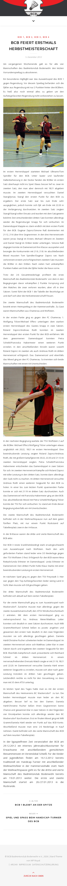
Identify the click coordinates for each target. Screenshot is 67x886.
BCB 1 (21, 37)
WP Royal (35, 860)
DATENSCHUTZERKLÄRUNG (45, 864)
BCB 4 (46, 37)
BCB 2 (29, 37)
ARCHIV (14, 864)
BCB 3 (37, 37)
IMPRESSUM (25, 864)
